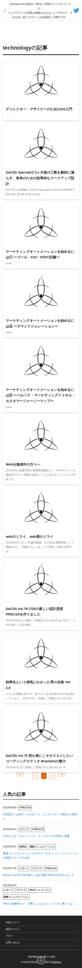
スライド (24, 829)
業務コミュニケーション (42, 846)
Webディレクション (39, 890)
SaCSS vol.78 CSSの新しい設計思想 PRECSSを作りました (38, 875)
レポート (24, 868)
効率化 (22, 846)
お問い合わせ (12, 942)
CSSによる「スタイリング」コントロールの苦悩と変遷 (36, 836)
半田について (12, 922)
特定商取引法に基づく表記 (41, 956)
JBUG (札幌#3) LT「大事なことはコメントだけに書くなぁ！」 (40, 903)
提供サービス (12, 929)
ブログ (9, 935)
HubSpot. (56, 962)
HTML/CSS (25, 807)
